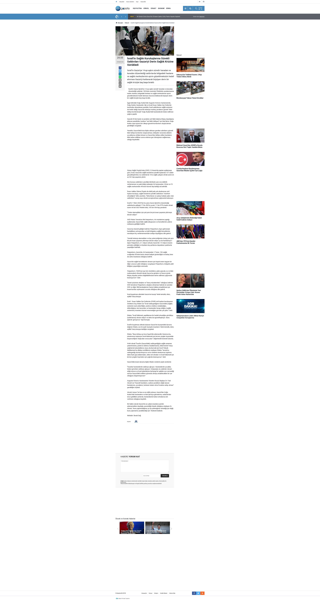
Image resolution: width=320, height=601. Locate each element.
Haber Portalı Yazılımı (124, 598)
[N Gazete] (123, 8)
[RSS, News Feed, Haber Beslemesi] (202, 593)
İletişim (156, 593)
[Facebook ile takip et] (194, 593)
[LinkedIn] (120, 74)
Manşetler (121, 1)
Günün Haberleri (130, 1)
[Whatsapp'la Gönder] (120, 77)
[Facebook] (120, 67)
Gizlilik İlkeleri (163, 593)
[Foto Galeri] (203, 1)
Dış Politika (137, 8)
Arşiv (137, 1)
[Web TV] (199, 1)
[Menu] (185, 8)
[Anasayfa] (116, 1)
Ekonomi (161, 8)
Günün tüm (198, 16)
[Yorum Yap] (120, 86)
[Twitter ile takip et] (198, 593)
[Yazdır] (120, 83)
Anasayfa (144, 593)
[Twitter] (120, 70)
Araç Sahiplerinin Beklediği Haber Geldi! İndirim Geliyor (153, 16)
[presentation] (121, 17)
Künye (150, 593)
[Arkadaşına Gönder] (120, 80)
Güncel (146, 8)
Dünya (168, 8)
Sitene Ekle (143, 1)
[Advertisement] (101, 49)
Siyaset (153, 8)
